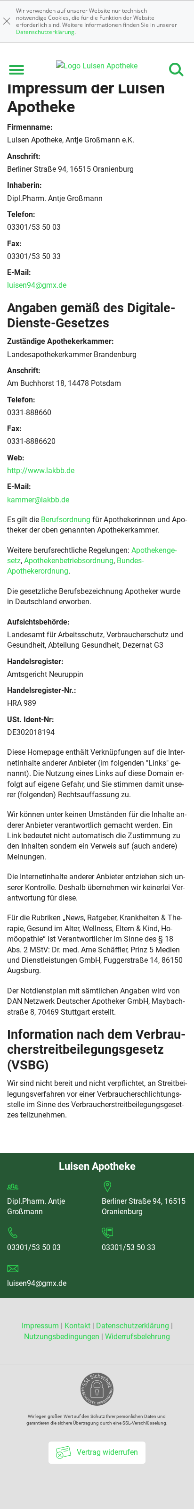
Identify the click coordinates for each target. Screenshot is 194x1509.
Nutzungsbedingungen (61, 1336)
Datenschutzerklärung (45, 32)
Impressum (41, 1325)
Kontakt (77, 1325)
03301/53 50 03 (34, 1247)
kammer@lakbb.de (38, 499)
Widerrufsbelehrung (137, 1336)
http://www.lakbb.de (40, 470)
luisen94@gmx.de (36, 285)
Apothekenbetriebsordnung (68, 560)
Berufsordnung (65, 519)
